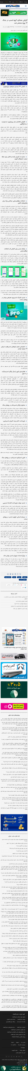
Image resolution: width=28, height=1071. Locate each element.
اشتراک (12, 1042)
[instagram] (22, 1057)
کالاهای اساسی (23, 579)
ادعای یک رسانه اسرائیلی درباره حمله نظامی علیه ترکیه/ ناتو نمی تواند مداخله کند (14, 765)
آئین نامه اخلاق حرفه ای (20, 1052)
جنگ (14, 577)
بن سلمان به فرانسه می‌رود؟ (22, 884)
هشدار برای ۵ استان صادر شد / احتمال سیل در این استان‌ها (15, 803)
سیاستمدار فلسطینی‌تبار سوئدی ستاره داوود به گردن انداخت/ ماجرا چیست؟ (14, 840)
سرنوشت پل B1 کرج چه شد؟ (21, 846)
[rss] (14, 1057)
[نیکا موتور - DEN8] (14, 656)
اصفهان (24, 577)
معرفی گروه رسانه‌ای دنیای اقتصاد (18, 1017)
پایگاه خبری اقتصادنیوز (10, 1021)
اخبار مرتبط (14, 594)
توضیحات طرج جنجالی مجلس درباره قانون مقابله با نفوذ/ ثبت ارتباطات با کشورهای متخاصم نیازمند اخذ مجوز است (15, 952)
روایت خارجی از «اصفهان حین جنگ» (20, 608)
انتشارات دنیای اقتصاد (21, 1027)
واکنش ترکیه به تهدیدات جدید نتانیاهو (20, 853)
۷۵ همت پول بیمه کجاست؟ (21, 851)
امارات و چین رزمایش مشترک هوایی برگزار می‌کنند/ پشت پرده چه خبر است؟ (14, 972)
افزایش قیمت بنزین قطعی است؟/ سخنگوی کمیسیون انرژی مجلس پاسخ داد (14, 749)
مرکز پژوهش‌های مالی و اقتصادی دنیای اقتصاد (16, 1032)
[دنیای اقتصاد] (13, 6)
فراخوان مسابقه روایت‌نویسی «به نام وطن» (19, 606)
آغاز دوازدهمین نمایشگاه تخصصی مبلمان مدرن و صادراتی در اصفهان (15, 598)
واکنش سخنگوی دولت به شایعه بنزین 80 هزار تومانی (17, 989)
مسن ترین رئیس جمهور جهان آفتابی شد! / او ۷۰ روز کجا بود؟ (15, 761)
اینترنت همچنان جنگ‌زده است (21, 601)
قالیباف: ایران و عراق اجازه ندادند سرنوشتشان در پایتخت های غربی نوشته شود (14, 996)
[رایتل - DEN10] (14, 706)
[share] (11, 1057)
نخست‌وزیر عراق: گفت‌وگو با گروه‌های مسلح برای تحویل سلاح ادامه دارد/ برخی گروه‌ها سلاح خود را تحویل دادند (14, 887)
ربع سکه (19, 2)
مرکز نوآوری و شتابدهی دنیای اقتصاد (18, 1029)
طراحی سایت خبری (22, 1064)
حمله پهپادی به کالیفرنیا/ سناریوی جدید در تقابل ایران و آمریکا (15, 774)
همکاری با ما (13, 1045)
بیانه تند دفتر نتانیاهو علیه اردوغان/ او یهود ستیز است (17, 891)
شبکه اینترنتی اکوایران (11, 1019)
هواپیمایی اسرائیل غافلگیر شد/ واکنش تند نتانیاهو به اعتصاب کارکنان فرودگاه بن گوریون (14, 758)
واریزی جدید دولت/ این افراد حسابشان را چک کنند (17, 805)
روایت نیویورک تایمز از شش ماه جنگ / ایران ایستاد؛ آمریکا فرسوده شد (14, 856)
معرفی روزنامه (22, 1050)
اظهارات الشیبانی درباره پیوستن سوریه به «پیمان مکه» (17, 965)
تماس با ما (23, 1042)
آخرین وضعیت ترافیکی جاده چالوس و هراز (19, 928)
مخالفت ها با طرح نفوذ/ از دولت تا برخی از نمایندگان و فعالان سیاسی (15, 958)
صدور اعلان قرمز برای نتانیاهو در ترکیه (20, 955)
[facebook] (18, 574)
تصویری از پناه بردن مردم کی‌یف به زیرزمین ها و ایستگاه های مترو (14, 926)
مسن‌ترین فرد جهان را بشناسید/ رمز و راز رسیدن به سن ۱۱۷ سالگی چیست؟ (14, 982)
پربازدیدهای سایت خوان (14, 715)
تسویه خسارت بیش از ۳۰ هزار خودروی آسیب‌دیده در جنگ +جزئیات (14, 909)
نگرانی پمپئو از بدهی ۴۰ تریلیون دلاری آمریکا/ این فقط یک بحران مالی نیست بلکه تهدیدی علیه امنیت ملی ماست (14, 992)
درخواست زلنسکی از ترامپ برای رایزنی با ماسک (18, 938)
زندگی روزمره (7, 577)
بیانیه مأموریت (14, 1050)
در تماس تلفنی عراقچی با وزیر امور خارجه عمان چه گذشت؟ (16, 882)
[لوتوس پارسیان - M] (14, 1068)
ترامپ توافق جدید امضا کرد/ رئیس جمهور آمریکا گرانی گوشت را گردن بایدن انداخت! (15, 962)
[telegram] (10, 574)
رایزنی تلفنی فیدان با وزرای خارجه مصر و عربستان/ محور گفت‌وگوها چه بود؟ (14, 985)
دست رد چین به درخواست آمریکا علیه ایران (19, 777)
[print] (8, 574)
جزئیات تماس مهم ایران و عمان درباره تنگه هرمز (18, 864)
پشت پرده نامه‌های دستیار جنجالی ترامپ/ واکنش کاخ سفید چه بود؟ (14, 873)
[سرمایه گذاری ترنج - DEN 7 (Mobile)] (14, 12)
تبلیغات (17, 1042)
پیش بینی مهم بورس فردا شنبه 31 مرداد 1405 (18, 848)
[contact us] (9, 1057)
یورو (6, 2)
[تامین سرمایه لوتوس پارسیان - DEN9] (14, 689)
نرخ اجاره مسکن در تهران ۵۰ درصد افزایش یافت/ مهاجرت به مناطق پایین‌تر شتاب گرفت (14, 944)
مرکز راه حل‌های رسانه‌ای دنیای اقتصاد (18, 1034)
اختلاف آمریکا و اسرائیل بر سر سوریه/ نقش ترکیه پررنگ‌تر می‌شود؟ (14, 933)
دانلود (3, 276)
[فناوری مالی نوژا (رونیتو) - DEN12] (14, 822)
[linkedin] (13, 574)
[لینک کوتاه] (20, 574)
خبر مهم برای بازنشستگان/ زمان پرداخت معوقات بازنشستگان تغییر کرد (14, 768)
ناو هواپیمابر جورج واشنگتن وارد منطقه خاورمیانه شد (17, 785)
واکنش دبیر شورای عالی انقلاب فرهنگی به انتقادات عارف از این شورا (14, 936)
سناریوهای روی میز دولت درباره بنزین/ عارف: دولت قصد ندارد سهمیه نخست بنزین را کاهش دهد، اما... (14, 788)
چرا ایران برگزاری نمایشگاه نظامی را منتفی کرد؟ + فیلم (17, 843)
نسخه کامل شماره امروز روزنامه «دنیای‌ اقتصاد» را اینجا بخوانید (15, 648)
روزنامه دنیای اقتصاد (21, 1019)
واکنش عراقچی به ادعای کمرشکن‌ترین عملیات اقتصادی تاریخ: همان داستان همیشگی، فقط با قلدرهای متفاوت (14, 894)
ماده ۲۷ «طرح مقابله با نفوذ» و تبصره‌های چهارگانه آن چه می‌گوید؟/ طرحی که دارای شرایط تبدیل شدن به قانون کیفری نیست (14, 912)
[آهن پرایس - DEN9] (14, 670)
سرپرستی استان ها (21, 1045)
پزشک (19, 577)
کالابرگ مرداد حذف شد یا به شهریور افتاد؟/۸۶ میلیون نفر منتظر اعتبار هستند (14, 808)
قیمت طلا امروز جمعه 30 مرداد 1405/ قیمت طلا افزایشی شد (15, 902)
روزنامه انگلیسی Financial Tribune (18, 1037)
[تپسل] (1, 82)
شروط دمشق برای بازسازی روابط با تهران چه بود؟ (17, 795)
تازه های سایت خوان (14, 836)
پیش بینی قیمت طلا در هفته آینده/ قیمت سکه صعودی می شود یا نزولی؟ (14, 740)
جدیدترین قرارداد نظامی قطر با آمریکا (20, 941)
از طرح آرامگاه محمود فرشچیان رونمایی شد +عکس (17, 737)
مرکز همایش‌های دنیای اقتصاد (9, 1027)
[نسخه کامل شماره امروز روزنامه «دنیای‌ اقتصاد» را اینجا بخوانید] (14, 636)
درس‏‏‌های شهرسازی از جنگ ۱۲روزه (20, 603)
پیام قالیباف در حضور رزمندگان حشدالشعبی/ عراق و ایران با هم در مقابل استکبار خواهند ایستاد (14, 876)
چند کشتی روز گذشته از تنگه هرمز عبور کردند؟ (18, 931)
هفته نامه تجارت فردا (21, 1021)
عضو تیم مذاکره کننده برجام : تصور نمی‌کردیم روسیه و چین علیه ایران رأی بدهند (14, 792)
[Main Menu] (25, 6)
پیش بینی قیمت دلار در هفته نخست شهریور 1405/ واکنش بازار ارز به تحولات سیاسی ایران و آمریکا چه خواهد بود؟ (14, 922)
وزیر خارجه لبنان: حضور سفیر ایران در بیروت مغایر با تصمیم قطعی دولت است (14, 733)
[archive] (6, 1057)
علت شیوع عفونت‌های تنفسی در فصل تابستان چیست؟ (16, 772)
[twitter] (15, 574)
